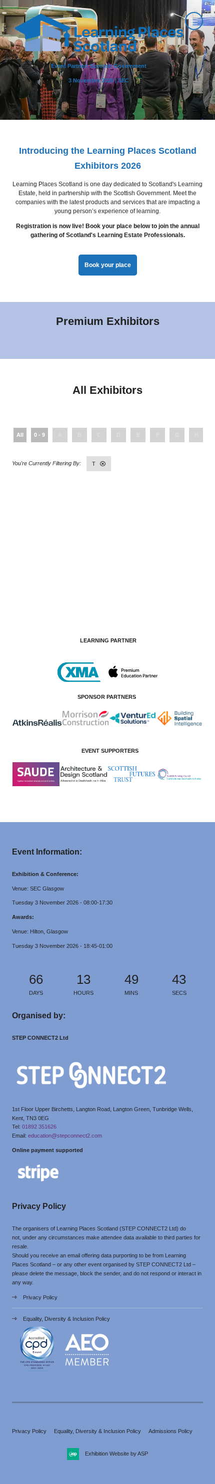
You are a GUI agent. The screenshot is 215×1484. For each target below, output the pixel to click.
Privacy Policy (40, 1297)
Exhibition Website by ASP (116, 1454)
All (20, 435)
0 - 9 (39, 435)
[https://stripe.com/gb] (38, 1184)
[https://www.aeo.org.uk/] (87, 1373)
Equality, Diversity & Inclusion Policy (66, 1319)
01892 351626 (39, 1127)
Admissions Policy (170, 1431)
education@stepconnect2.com (65, 1136)
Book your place (107, 265)
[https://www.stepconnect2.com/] (91, 1095)
